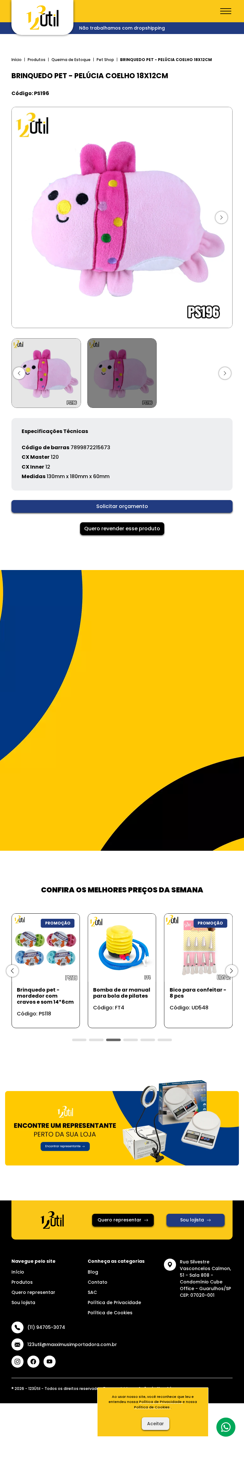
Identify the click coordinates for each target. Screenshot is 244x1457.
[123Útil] (42, 17)
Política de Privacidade (114, 1302)
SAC (92, 1292)
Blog (93, 1272)
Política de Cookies (110, 1312)
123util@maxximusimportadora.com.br (72, 1344)
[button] (19, 373)
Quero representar (119, 1220)
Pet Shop (105, 59)
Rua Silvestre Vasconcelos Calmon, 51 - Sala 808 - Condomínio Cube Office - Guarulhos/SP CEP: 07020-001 (205, 1278)
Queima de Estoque (71, 59)
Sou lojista (192, 1220)
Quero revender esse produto (122, 528)
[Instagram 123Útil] (17, 1362)
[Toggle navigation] (225, 11)
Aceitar (155, 1423)
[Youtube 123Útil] (50, 1362)
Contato (97, 1282)
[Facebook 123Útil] (33, 1362)
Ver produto (42, 1016)
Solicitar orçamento (122, 506)
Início (16, 59)
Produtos (36, 59)
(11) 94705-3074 (46, 1327)
